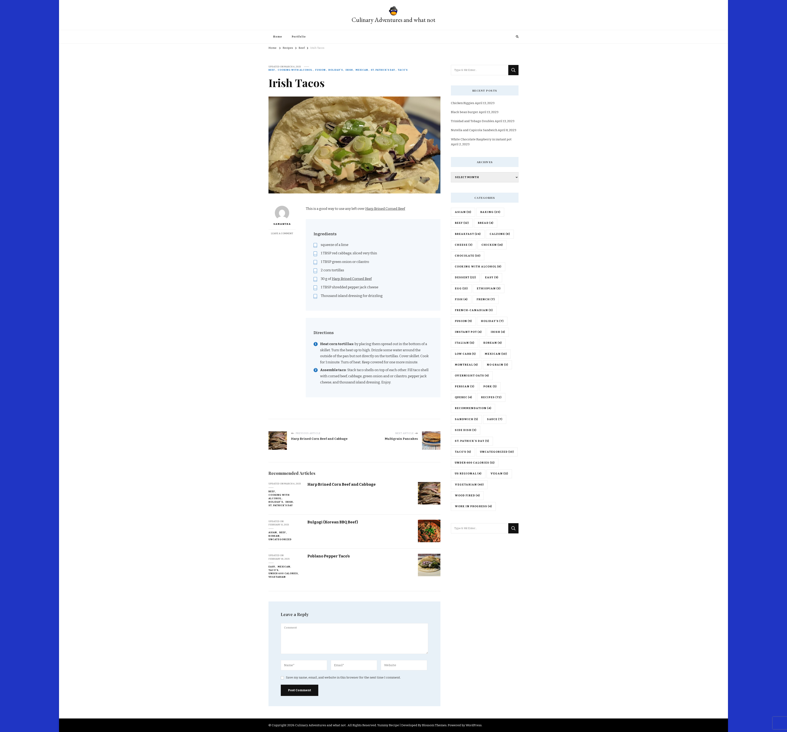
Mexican (362, 69)
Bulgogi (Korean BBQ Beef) (332, 522)
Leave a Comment (282, 233)
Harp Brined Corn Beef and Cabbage (341, 484)
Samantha (282, 224)
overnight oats (472, 375)
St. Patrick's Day (383, 69)
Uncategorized (280, 539)
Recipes (491, 397)
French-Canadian (474, 310)
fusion (320, 69)
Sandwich (466, 419)
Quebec (463, 397)
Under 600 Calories (283, 573)
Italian (464, 342)
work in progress (473, 506)
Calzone (500, 234)
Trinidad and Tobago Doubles (472, 121)
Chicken (492, 245)
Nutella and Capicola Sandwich (474, 130)
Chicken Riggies (462, 103)
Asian (272, 532)
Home (277, 36)
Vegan (499, 473)
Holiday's (335, 69)
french (486, 299)
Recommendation (473, 408)
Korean (274, 535)
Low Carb (465, 354)
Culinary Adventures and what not (393, 20)
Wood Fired (467, 495)
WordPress (474, 725)
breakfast (468, 234)
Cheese (463, 245)
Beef (271, 69)
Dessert (465, 277)
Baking (490, 212)
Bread (485, 223)
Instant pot (468, 332)
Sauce (494, 419)
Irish (349, 69)
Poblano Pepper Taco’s (328, 556)
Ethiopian (488, 288)
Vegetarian (277, 576)
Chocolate (467, 255)
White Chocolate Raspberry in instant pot (481, 139)
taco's (403, 69)
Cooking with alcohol (295, 69)
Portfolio (299, 36)
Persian (464, 386)
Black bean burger (464, 112)
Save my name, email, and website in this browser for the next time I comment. (343, 677)
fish (461, 299)
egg (461, 288)
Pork (490, 386)
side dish (465, 430)
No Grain (497, 364)
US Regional (468, 473)
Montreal (466, 364)
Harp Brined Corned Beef (385, 209)
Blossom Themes (434, 725)
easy (271, 566)
